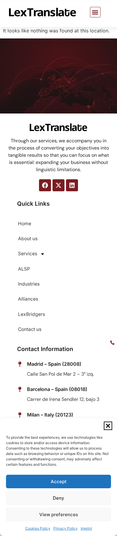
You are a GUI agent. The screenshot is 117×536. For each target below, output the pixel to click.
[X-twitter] (58, 185)
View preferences (58, 514)
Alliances (28, 299)
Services (27, 253)
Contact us (29, 329)
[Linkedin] (72, 185)
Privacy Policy (65, 528)
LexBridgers (31, 314)
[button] (108, 426)
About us (28, 238)
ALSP (24, 269)
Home (24, 223)
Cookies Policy (37, 528)
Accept (59, 481)
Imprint (86, 528)
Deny (58, 498)
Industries (29, 284)
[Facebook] (45, 185)
